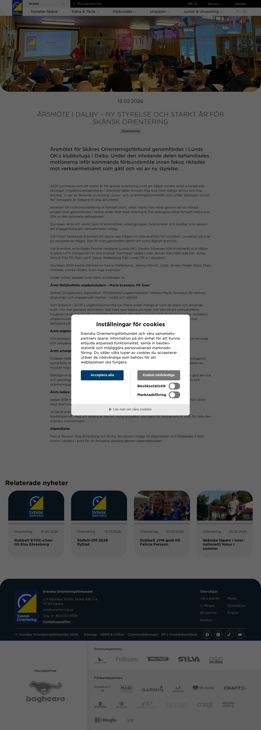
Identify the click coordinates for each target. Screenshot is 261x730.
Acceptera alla (102, 375)
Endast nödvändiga (159, 375)
